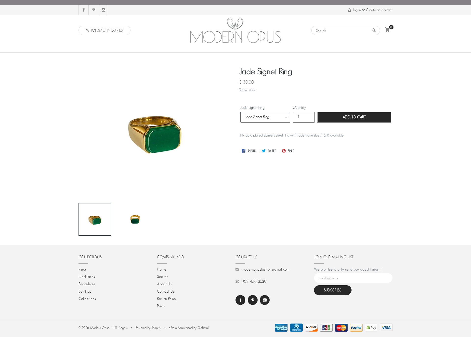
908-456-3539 (254, 281)
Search (162, 277)
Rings (82, 269)
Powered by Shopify (148, 328)
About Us (164, 284)
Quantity (299, 107)
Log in (357, 10)
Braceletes (86, 284)
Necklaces (86, 277)
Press (161, 306)
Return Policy (167, 299)
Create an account (379, 10)
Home (161, 269)
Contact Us (165, 291)
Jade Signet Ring (252, 107)
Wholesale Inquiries (104, 30)
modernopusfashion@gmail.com (265, 269)
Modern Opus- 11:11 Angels (109, 328)
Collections (87, 299)
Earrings (84, 291)
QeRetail (203, 328)
